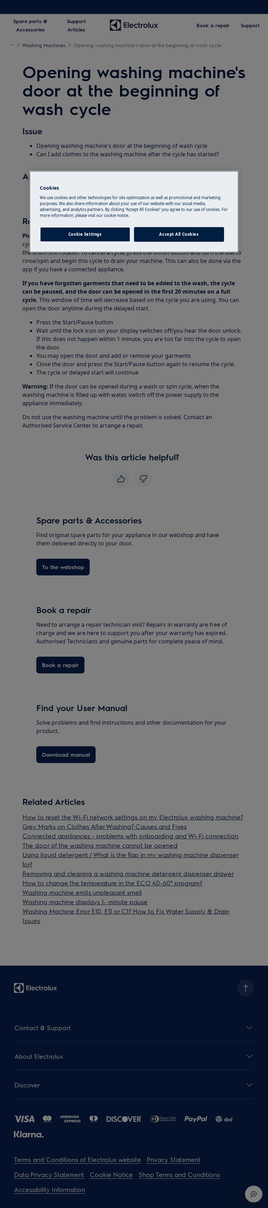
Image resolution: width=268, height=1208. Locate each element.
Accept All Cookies (179, 234)
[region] (134, 212)
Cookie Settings (85, 234)
